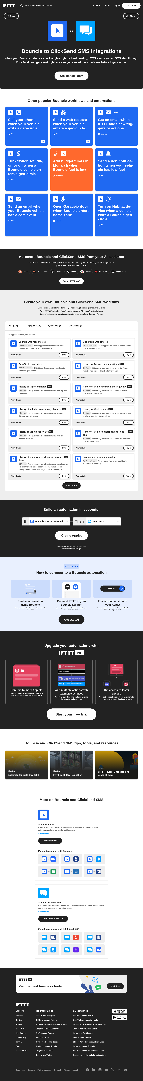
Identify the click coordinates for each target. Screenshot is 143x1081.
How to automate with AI (83, 1016)
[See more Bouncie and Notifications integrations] (94, 859)
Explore (96, 6)
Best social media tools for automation (89, 1055)
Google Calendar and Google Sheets (51, 1024)
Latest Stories (80, 1011)
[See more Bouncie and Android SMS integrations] (48, 871)
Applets (19, 1024)
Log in (117, 6)
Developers (20, 1070)
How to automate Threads (84, 1046)
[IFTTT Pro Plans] (122, 364)
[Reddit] (125, 1070)
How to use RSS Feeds (83, 1033)
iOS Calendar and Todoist (46, 1046)
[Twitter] (113, 1070)
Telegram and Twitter (44, 1051)
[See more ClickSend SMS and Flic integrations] (71, 949)
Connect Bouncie (50, 841)
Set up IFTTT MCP (71, 281)
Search (19, 1042)
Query (88, 368)
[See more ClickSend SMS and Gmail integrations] (48, 937)
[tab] (13, 325)
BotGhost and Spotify (45, 1033)
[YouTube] (106, 1070)
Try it (64, 355)
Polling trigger (26, 345)
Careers (31, 1070)
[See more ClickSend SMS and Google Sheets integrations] (94, 937)
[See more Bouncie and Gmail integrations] (94, 871)
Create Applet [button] (71, 535)
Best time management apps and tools (89, 1024)
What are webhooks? (82, 1037)
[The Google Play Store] (119, 1017)
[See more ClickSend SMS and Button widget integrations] (71, 937)
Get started (131, 5)
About (75, 1070)
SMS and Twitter (42, 1037)
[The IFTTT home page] (9, 5)
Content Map (21, 1037)
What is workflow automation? (86, 1029)
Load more (71, 485)
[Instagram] (100, 1070)
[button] (71, 619)
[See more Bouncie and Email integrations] (48, 859)
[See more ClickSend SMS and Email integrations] (94, 949)
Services (19, 1016)
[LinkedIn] (94, 1070)
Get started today (71, 75)
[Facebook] (87, 1070)
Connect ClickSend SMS (53, 919)
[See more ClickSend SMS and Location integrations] (48, 949)
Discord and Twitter (44, 1055)
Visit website (43, 833)
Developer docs (22, 1051)
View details (16, 355)
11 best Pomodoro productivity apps (88, 1042)
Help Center (21, 1033)
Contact (57, 1070)
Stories (19, 1020)
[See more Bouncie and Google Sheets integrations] (71, 859)
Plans (107, 6)
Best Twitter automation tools (85, 1020)
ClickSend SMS (69, 51)
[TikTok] (119, 1070)
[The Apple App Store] (119, 1011)
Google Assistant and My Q (47, 1029)
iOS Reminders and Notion (47, 1042)
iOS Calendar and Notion (46, 1020)
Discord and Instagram (45, 1016)
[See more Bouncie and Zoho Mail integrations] (71, 871)
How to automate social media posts (88, 1051)
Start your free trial (71, 714)
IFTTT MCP (20, 1029)
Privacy (66, 1070)
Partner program (44, 1070)
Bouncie (32, 51)
